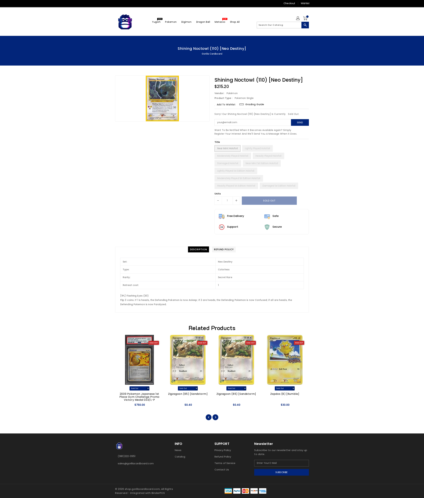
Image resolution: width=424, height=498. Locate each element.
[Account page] (298, 18)
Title (217, 142)
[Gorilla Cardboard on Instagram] (123, 3)
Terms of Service (225, 463)
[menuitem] (156, 21)
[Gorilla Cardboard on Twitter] (116, 3)
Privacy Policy (222, 450)
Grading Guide (254, 104)
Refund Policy (222, 456)
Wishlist (305, 3)
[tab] (198, 249)
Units (217, 193)
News (178, 450)
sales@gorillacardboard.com (136, 463)
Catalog (180, 456)
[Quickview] (120, 406)
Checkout (289, 3)
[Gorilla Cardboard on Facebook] (110, 3)
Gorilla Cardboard (212, 53)
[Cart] (305, 18)
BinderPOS (158, 493)
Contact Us (221, 469)
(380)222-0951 (126, 456)
